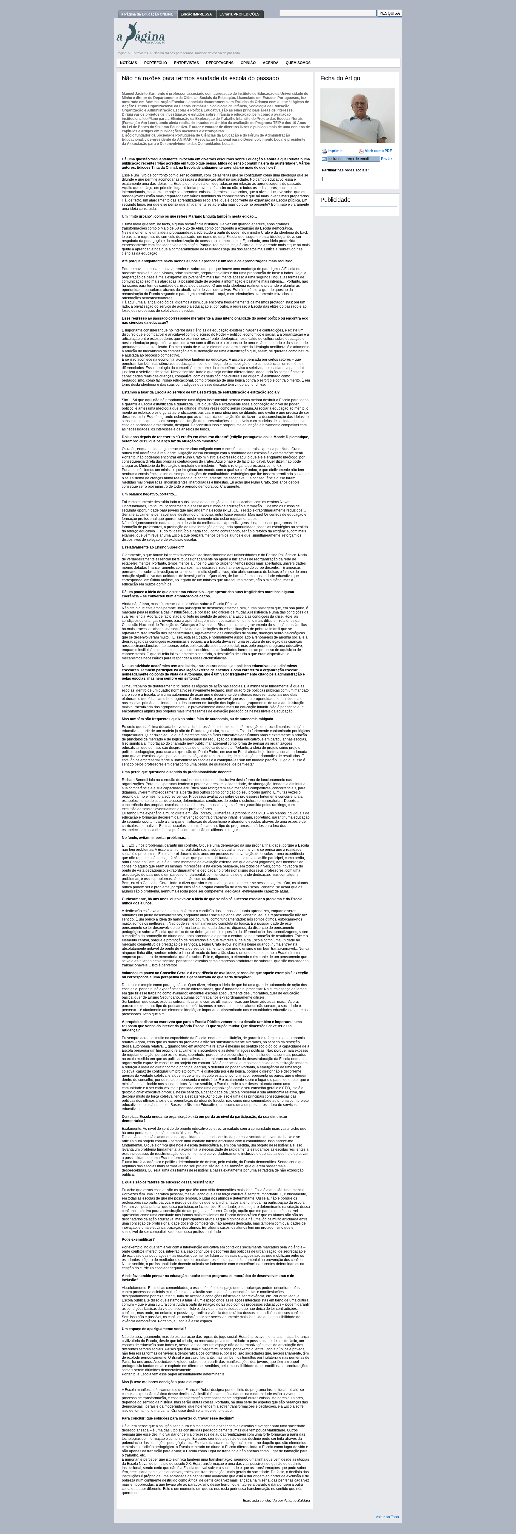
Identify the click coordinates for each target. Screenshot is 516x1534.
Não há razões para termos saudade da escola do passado (196, 53)
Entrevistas (140, 53)
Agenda (271, 63)
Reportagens (220, 63)
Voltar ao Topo (387, 1517)
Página (121, 53)
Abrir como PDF (378, 151)
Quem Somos (298, 63)
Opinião (248, 63)
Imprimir (335, 151)
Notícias (128, 63)
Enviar (386, 159)
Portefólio (155, 63)
